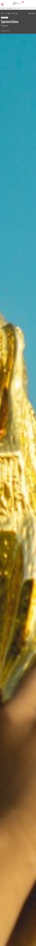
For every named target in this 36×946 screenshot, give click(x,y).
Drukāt (33, 13)
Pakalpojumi (4, 17)
